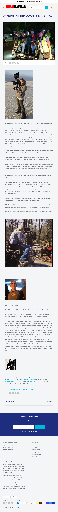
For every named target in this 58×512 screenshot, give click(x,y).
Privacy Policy (34, 442)
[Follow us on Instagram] (9, 503)
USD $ (12, 496)
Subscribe (39, 427)
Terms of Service (35, 449)
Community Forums (36, 454)
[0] (54, 7)
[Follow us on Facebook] (4, 503)
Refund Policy (34, 447)
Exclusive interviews (13, 389)
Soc (35, 389)
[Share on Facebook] (10, 63)
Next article (49, 401)
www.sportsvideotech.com (36, 381)
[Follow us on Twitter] (6, 503)
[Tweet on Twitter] (15, 63)
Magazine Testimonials (8, 449)
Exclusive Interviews (8, 19)
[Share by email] (18, 63)
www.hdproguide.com (11, 381)
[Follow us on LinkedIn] (12, 503)
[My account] (51, 7)
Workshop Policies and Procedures (40, 445)
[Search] (46, 7)
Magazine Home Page (8, 445)
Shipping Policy (35, 452)
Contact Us (34, 456)
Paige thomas (22, 389)
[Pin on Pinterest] (13, 63)
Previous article (10, 401)
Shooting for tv (29, 389)
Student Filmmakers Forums (10, 442)
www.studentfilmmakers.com (28, 379)
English (5, 496)
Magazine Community (8, 447)
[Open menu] (3, 7)
